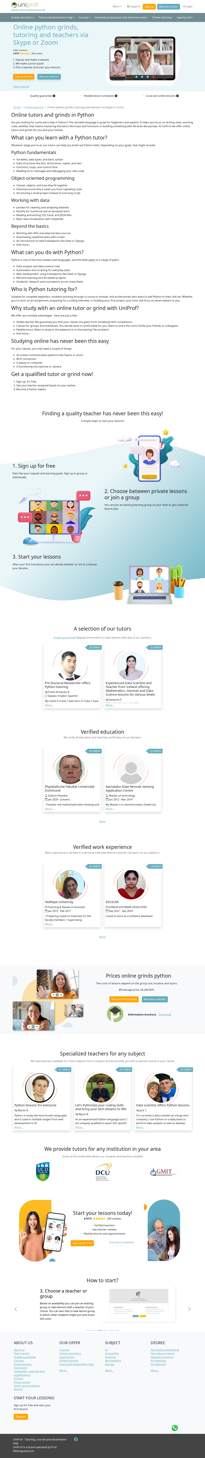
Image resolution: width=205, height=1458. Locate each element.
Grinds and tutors (70, 1353)
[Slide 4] (105, 1330)
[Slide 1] (88, 1330)
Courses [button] (83, 17)
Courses (19, 1360)
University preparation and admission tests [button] (120, 17)
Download (165, 1014)
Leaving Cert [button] (184, 17)
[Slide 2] (93, 1330)
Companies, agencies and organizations (29, 1373)
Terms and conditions (27, 1385)
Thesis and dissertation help (76, 1364)
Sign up (149, 6)
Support (135, 6)
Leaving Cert (66, 1357)
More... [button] (49, 705)
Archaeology (158, 1360)
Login (189, 6)
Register (21, 1416)
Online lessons (23, 1364)
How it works (21, 86)
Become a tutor (168, 6)
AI (106, 1350)
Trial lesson (20, 1368)
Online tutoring (68, 1360)
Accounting (112, 1353)
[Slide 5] (111, 1330)
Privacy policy (22, 1382)
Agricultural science (163, 1353)
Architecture (158, 1364)
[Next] (189, 1309)
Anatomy (110, 1357)
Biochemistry (113, 1360)
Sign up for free (23, 76)
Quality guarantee (64, 637)
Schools (18, 1378)
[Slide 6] (117, 1330)
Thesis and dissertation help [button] (56, 17)
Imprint (18, 1389)
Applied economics (162, 1357)
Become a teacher (49, 76)
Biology (109, 1364)
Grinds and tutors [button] (22, 17)
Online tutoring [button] (161, 17)
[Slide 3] (99, 1330)
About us (19, 1350)
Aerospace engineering (165, 1350)
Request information (124, 999)
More (116, 6)
